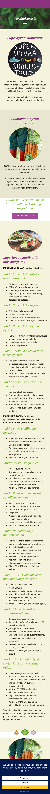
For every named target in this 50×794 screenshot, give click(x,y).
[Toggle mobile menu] (44, 4)
